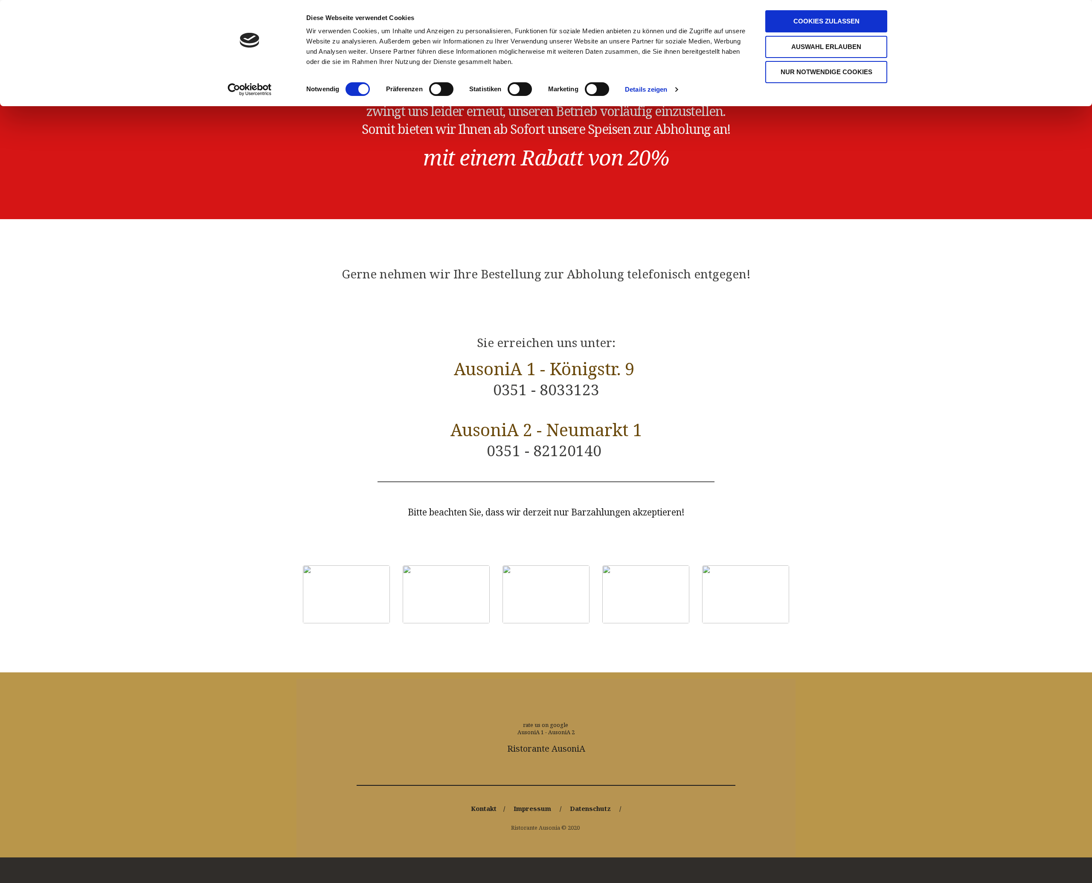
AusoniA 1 (530, 732)
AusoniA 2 (561, 732)
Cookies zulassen (826, 21)
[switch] (441, 89)
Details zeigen (646, 89)
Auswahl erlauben (826, 46)
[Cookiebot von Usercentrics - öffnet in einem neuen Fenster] (249, 89)
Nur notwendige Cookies (826, 71)
